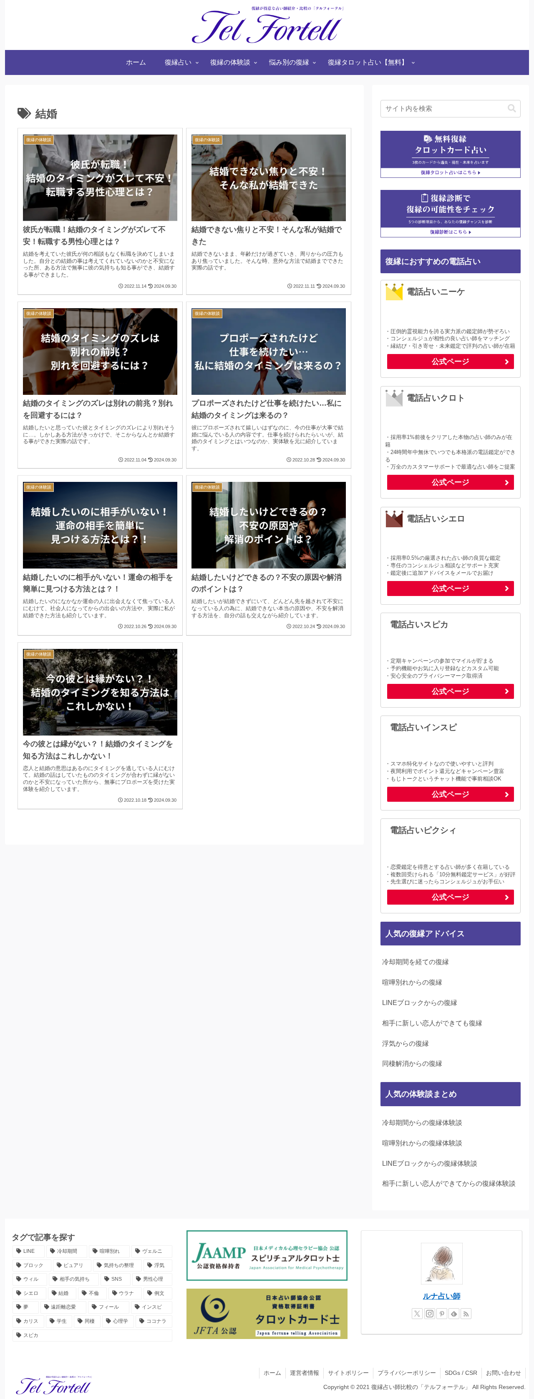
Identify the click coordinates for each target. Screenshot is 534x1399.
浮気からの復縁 (405, 1043)
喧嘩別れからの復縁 (412, 982)
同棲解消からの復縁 (412, 1063)
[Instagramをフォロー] (429, 1313)
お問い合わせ (503, 1372)
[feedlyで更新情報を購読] (453, 1313)
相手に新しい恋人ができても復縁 (432, 1023)
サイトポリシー (348, 1372)
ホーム (272, 1372)
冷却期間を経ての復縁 (415, 961)
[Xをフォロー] (417, 1313)
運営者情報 (304, 1372)
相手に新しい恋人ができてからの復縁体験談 (449, 1183)
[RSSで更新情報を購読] (466, 1313)
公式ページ (450, 361)
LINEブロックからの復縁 (419, 1002)
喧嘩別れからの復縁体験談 (422, 1143)
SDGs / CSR (461, 1372)
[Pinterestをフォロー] (441, 1313)
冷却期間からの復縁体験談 (422, 1122)
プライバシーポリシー (407, 1372)
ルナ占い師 (442, 1296)
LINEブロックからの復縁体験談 (429, 1163)
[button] (511, 108)
